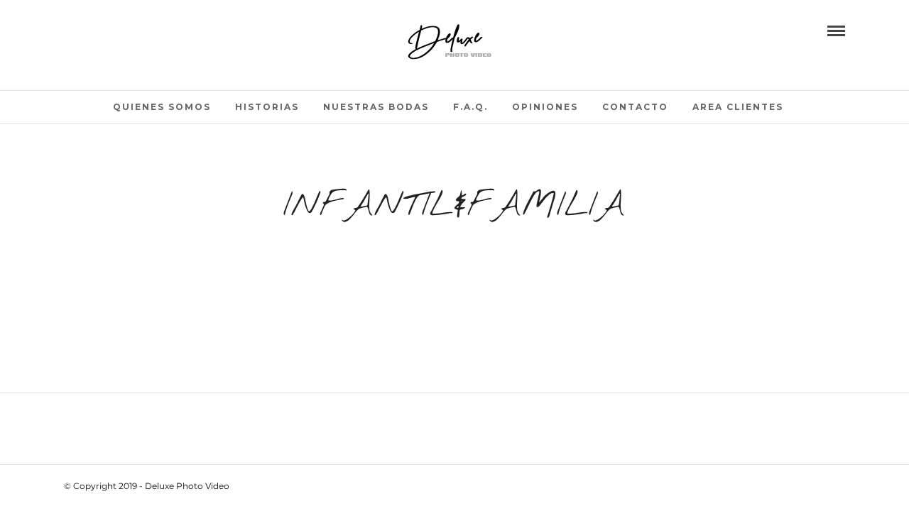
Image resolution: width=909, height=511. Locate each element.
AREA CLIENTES (737, 106)
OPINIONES (545, 106)
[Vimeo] (109, 29)
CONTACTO (635, 106)
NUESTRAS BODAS (376, 106)
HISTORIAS (267, 106)
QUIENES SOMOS (162, 106)
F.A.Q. (470, 106)
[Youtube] (89, 29)
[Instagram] (129, 29)
